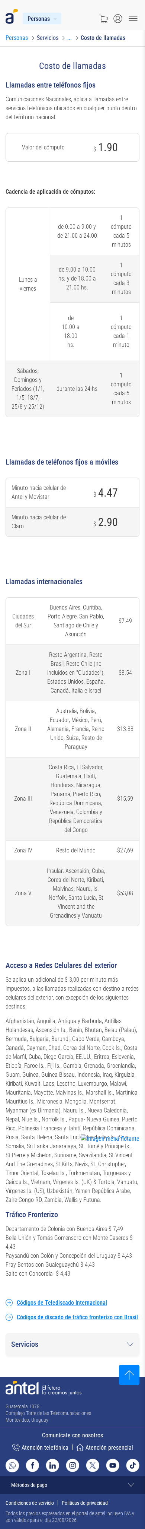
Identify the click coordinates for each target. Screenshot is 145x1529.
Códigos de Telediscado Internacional (62, 1302)
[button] (72, 1344)
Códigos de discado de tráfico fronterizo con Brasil (77, 1317)
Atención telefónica (45, 1447)
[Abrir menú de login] (118, 18)
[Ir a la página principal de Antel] (43, 1388)
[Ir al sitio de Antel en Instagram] (72, 1465)
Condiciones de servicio (30, 1503)
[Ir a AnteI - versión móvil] (13, 15)
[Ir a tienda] (103, 18)
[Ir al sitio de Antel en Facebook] (32, 1465)
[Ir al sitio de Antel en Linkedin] (52, 1465)
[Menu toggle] (133, 19)
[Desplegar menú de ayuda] (121, 1152)
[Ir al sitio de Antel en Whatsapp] (12, 1465)
